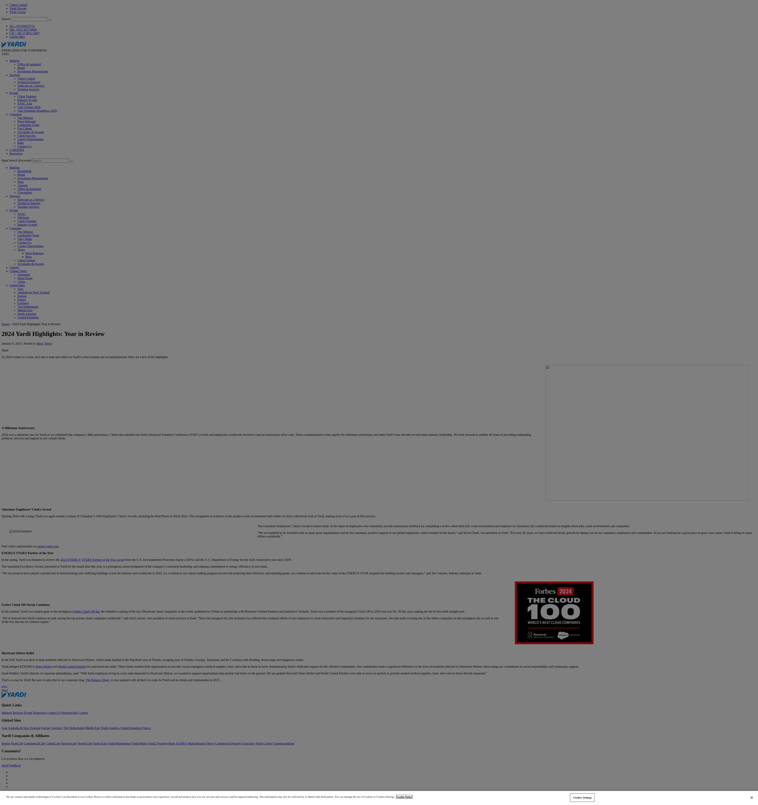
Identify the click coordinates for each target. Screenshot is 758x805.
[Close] (751, 797)
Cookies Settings (582, 797)
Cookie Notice (404, 796)
